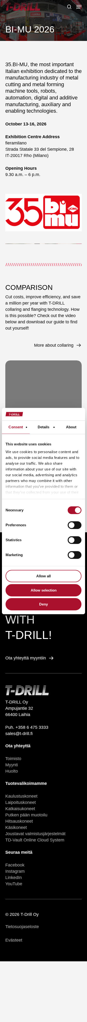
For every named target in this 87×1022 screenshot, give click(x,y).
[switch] (74, 525)
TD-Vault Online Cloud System (34, 840)
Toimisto (13, 758)
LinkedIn (13, 877)
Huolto (11, 771)
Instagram (15, 871)
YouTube (13, 883)
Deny (43, 604)
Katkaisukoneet (20, 808)
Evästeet (13, 940)
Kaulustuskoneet (21, 796)
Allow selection (44, 590)
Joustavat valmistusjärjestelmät (35, 833)
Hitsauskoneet (19, 821)
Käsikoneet (16, 827)
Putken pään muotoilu (26, 815)
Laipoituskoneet (20, 802)
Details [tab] (44, 427)
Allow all (43, 576)
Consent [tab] (15, 427)
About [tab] (71, 427)
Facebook (14, 865)
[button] (79, 6)
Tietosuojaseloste (22, 926)
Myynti (11, 764)
